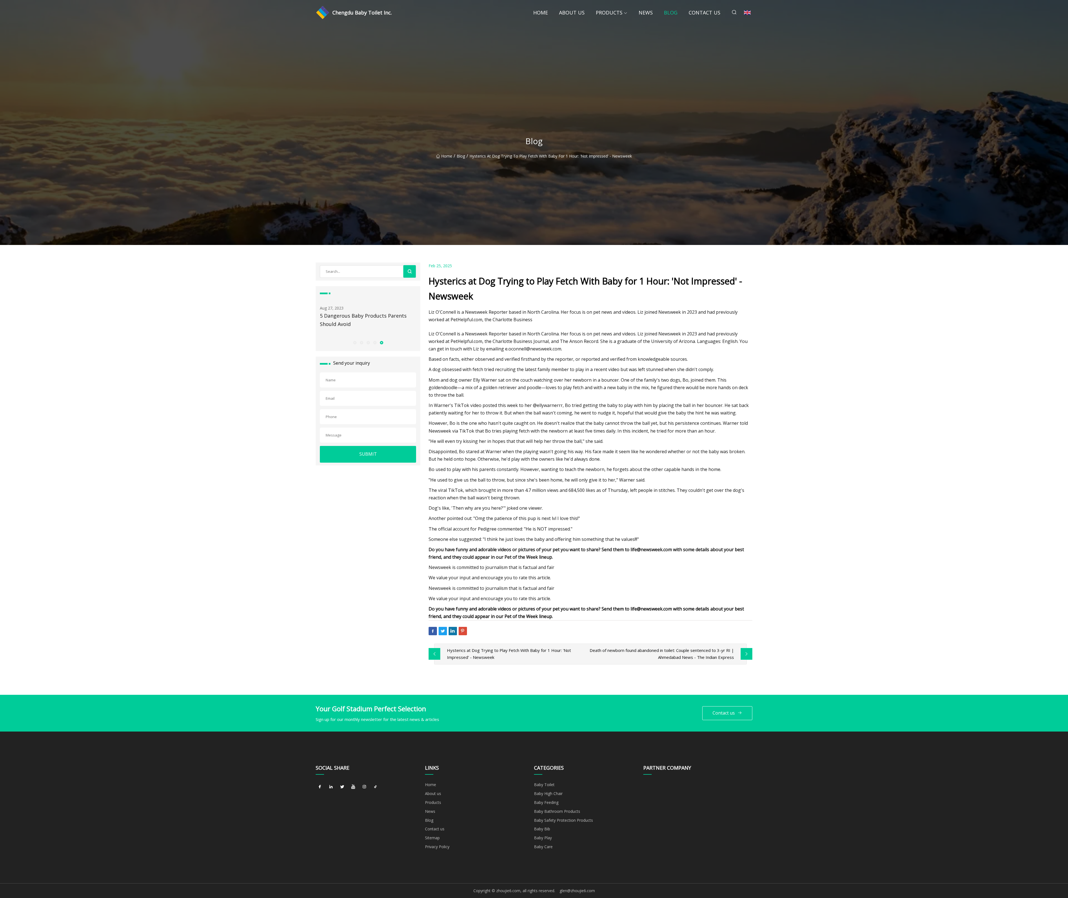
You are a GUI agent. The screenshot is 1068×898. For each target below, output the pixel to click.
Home (540, 12)
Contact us (704, 12)
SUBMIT (368, 454)
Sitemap (432, 837)
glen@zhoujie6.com (577, 890)
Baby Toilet (544, 784)
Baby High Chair (548, 793)
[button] (354, 342)
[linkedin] (331, 786)
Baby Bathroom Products (557, 811)
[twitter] (342, 786)
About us (572, 12)
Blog (671, 12)
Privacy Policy (437, 846)
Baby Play (543, 837)
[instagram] (364, 786)
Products (609, 12)
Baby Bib (542, 828)
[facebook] (320, 786)
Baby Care (543, 846)
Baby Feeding (546, 802)
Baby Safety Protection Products (563, 820)
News (646, 12)
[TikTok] (375, 786)
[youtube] (353, 786)
